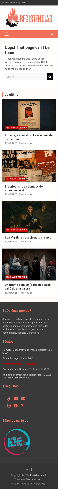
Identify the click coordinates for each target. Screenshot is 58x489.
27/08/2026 (11, 143)
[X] (23, 406)
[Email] (23, 399)
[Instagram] (9, 406)
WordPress (39, 483)
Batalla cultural (15, 179)
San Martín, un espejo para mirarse (28, 237)
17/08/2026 (11, 241)
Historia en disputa (16, 128)
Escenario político (16, 277)
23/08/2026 (11, 194)
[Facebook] (16, 406)
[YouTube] (16, 399)
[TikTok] (9, 399)
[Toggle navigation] (6, 34)
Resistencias (25, 143)
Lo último (11, 95)
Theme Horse (33, 479)
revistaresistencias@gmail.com (19, 363)
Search (50, 77)
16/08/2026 (11, 292)
